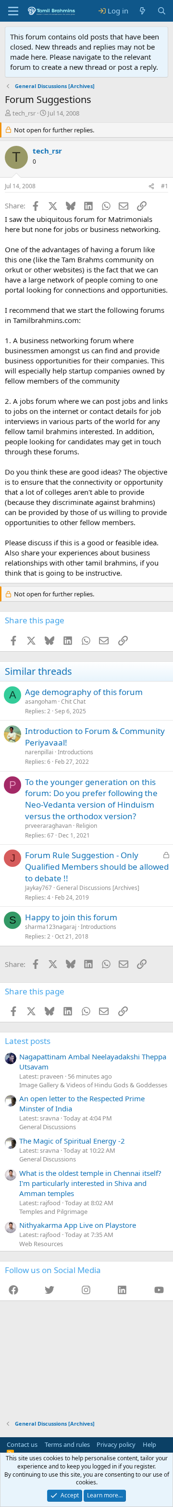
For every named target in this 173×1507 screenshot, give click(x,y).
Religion (86, 826)
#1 (164, 186)
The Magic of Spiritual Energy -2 (72, 1141)
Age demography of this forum (84, 691)
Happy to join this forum (71, 917)
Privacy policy (116, 1444)
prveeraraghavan (48, 826)
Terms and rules (67, 1444)
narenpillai (39, 752)
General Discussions (47, 1126)
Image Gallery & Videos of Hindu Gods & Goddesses (93, 1085)
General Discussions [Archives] (97, 888)
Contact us (22, 1444)
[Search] (161, 11)
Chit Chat (73, 701)
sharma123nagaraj (50, 927)
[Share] (151, 186)
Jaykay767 (38, 888)
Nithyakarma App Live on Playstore (77, 1225)
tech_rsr (24, 113)
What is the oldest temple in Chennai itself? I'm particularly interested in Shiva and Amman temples (90, 1183)
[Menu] (13, 11)
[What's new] (142, 11)
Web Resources (41, 1243)
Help (149, 1444)
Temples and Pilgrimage (53, 1211)
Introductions (75, 752)
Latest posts (27, 1040)
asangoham (41, 701)
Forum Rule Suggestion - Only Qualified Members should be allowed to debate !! (97, 867)
